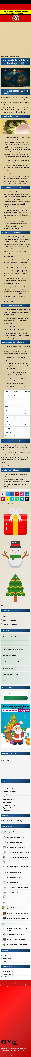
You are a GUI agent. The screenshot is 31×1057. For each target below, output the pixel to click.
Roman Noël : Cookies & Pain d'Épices (13, 821)
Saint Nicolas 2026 (8, 971)
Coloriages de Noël (10, 832)
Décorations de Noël (9, 788)
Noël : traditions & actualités (11, 662)
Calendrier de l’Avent (9, 643)
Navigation (4, 1048)
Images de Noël (9, 908)
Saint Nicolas (6, 955)
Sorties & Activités (8, 680)
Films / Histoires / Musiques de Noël (13, 649)
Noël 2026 (6, 977)
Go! (15, 698)
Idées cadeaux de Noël (9, 655)
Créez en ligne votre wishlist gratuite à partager (15, 12)
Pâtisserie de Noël (8, 799)
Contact (16, 1048)
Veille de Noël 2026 (8, 974)
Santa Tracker (7, 616)
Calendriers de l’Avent (9, 786)
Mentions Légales (14, 1050)
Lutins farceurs (7, 797)
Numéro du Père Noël (9, 620)
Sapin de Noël (7, 810)
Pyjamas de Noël (8, 808)
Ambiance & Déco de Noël (10, 636)
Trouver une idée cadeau (10, 624)
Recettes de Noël (8, 668)
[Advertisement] (15, 39)
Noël (4, 961)
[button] (3, 494)
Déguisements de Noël (9, 791)
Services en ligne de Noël (10, 674)
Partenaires (11, 1048)
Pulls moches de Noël (9, 805)
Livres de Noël (7, 794)
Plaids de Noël (7, 802)
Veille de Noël (7, 958)
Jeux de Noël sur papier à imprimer (15, 924)
